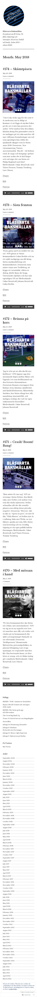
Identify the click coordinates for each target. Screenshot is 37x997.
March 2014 (7, 979)
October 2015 (7, 924)
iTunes (6, 176)
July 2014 (6, 967)
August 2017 (7, 861)
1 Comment (6, 581)
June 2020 (6, 776)
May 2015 (6, 939)
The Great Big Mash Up (11, 715)
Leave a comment (8, 76)
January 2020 (8, 782)
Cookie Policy (13, 989)
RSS (4, 181)
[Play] (5, 193)
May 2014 (6, 973)
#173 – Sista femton (17, 205)
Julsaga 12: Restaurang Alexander (15, 725)
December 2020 (8, 773)
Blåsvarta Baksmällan (12, 31)
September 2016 (8, 891)
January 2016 (7, 915)
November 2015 (8, 921)
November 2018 (8, 818)
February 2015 (8, 948)
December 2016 (8, 882)
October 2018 (8, 821)
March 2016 (7, 909)
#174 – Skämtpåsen (17, 69)
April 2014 (6, 976)
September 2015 (8, 927)
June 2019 (6, 800)
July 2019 (6, 797)
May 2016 (6, 903)
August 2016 (7, 894)
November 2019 (8, 785)
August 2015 (7, 930)
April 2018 (6, 840)
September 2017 (8, 858)
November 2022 (9, 764)
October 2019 (8, 788)
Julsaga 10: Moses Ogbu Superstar (15, 733)
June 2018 (6, 834)
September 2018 (8, 825)
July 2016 (6, 897)
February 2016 (8, 912)
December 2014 (8, 952)
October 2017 (7, 855)
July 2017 (6, 864)
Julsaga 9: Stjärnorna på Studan (14, 736)
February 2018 (8, 846)
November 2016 (8, 885)
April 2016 (6, 906)
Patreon (6, 187)
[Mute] (26, 193)
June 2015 (6, 936)
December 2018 (8, 815)
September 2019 (8, 791)
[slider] (30, 193)
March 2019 (7, 809)
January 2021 (7, 770)
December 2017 (8, 849)
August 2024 (7, 761)
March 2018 (7, 843)
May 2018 (6, 837)
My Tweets (7, 747)
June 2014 (6, 970)
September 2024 (9, 758)
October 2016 (8, 888)
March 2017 (7, 876)
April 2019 (6, 806)
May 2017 (6, 870)
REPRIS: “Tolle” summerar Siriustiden (17, 701)
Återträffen (7, 721)
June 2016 (6, 900)
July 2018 (6, 831)
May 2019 (6, 803)
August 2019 (7, 794)
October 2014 (8, 958)
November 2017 (8, 852)
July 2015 (6, 933)
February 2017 (8, 879)
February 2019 (8, 812)
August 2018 (7, 828)
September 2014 (8, 961)
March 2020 (7, 779)
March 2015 (7, 946)
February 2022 (8, 767)
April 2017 (6, 873)
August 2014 (7, 964)
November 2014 (8, 955)
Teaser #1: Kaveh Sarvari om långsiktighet (18, 718)
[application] (18, 193)
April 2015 (6, 942)
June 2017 (6, 867)
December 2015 (8, 918)
